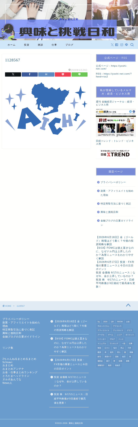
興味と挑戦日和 (109, 212)
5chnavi (7, 362)
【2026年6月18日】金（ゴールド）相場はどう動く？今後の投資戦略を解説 (115, 241)
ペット (121, 339)
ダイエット (130, 335)
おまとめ (8, 365)
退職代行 (101, 365)
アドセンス (117, 326)
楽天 (111, 352)
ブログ (69, 44)
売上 (122, 348)
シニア (119, 335)
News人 (7, 382)
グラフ (129, 330)
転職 (120, 361)
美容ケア (108, 357)
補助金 (100, 361)
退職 (127, 361)
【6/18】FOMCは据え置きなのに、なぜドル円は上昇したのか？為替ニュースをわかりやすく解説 (70, 345)
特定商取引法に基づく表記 (116, 203)
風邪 (109, 365)
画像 (131, 352)
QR (112, 322)
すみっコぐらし (103, 326)
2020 (105, 322)
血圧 (124, 357)
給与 (99, 357)
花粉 (116, 357)
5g (99, 322)
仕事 (54, 44)
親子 (108, 361)
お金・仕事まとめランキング (20, 372)
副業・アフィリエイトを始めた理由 (117, 193)
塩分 (115, 348)
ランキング (114, 343)
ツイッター (102, 339)
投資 (26, 44)
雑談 (40, 44)
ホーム (12, 44)
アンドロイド (118, 330)
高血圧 (117, 365)
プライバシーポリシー (113, 182)
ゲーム (110, 335)
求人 (118, 352)
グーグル (101, 335)
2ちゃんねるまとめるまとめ (19, 358)
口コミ (107, 348)
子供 (129, 348)
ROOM (120, 322)
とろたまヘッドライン (16, 375)
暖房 (99, 352)
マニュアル (102, 343)
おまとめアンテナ (13, 368)
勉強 (99, 348)
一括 (123, 343)
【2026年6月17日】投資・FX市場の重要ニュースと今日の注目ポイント (115, 265)
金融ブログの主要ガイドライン (117, 222)
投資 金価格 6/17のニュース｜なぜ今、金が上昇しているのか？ (70, 381)
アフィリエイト (103, 330)
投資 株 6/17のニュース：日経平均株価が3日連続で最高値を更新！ (115, 283)
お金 (128, 322)
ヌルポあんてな (12, 379)
